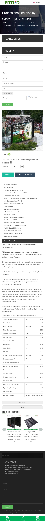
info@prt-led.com (13, 473)
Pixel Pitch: (7, 214)
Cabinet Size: (8, 231)
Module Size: (8, 228)
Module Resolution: (10, 204)
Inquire (7, 174)
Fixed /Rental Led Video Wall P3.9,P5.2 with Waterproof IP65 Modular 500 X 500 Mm (14, 436)
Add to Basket (26, 174)
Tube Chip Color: (9, 212)
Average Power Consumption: (13, 193)
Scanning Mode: (9, 195)
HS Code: (7, 236)
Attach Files (8, 93)
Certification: (8, 225)
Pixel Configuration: (10, 190)
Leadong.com (23, 513)
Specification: (8, 233)
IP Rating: (7, 187)
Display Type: (8, 222)
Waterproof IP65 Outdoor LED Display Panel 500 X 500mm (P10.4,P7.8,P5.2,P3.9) (31, 436)
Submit (7, 104)
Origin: (6, 209)
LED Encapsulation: (10, 201)
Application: (7, 198)
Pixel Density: (8, 220)
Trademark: (7, 206)
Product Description (10, 241)
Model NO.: (7, 185)
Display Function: (9, 217)
